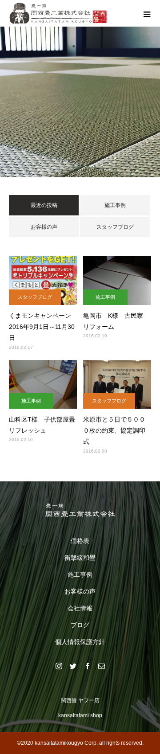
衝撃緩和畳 (80, 557)
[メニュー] (146, 13)
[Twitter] (72, 665)
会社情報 (80, 608)
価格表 (80, 540)
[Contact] (101, 665)
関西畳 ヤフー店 (80, 700)
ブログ (80, 625)
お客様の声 (44, 227)
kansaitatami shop (80, 715)
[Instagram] (58, 665)
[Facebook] (87, 665)
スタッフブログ (115, 227)
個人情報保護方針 (80, 641)
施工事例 (115, 205)
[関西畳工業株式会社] (80, 510)
